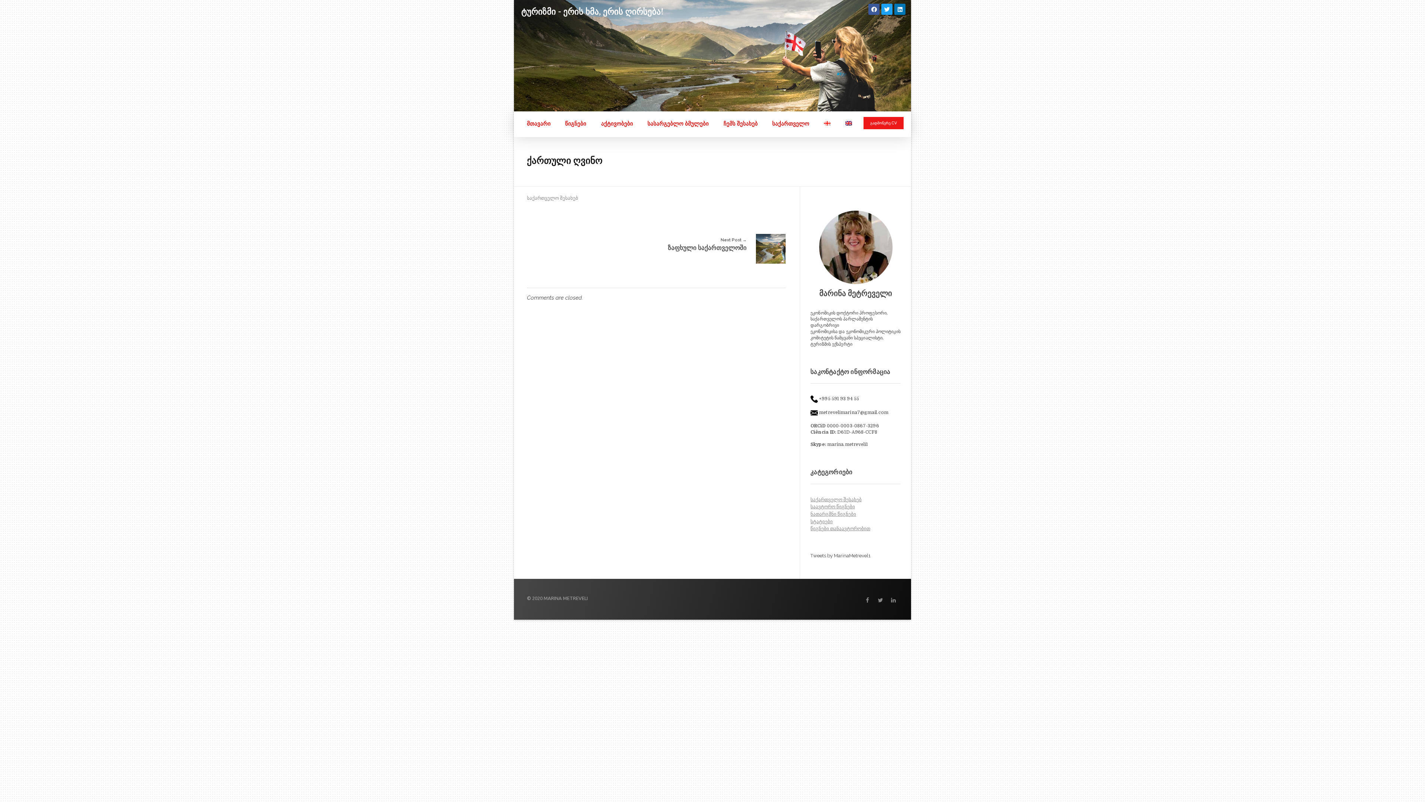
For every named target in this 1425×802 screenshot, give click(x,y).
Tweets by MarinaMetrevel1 (840, 555)
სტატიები (821, 521)
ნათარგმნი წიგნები (833, 514)
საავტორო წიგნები (832, 506)
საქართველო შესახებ (552, 198)
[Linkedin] (899, 9)
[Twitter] (886, 9)
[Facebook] (873, 9)
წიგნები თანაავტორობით (840, 528)
